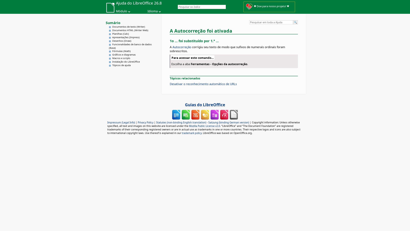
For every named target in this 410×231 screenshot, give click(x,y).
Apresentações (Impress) (126, 37)
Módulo (121, 11)
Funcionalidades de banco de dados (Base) (130, 46)
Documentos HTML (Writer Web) (130, 30)
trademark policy (192, 133)
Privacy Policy (145, 122)
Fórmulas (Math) (121, 51)
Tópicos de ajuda (121, 65)
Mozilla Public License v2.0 (204, 126)
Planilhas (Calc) (120, 33)
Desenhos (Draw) (121, 40)
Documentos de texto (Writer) (128, 26)
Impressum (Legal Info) (121, 122)
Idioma (153, 11)
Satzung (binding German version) (228, 122)
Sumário (113, 22)
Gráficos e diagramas (124, 54)
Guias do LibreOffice (205, 104)
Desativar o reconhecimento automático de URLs (203, 84)
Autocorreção (181, 47)
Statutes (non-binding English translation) (181, 122)
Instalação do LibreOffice (126, 61)
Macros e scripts (121, 58)
